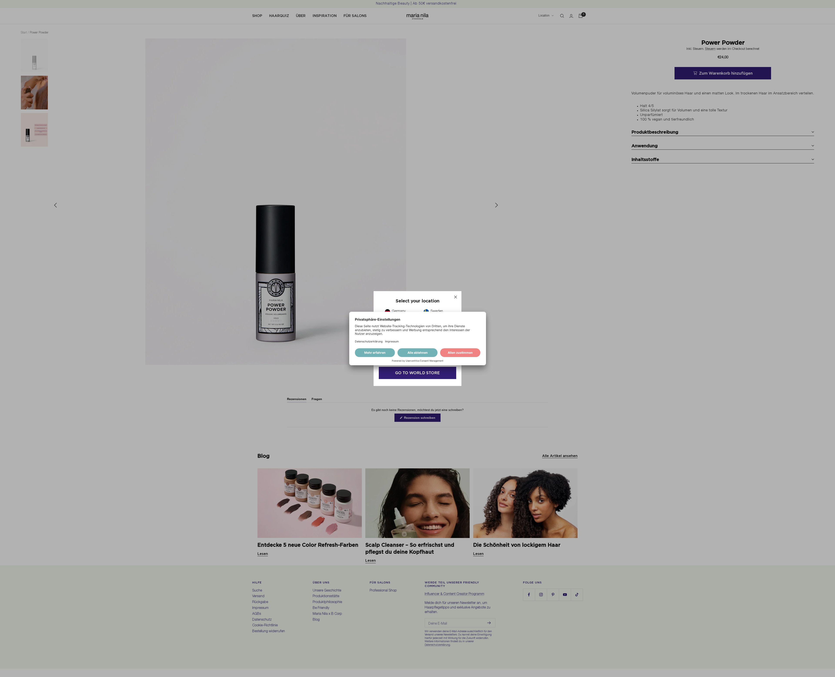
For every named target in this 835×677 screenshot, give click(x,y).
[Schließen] (455, 296)
